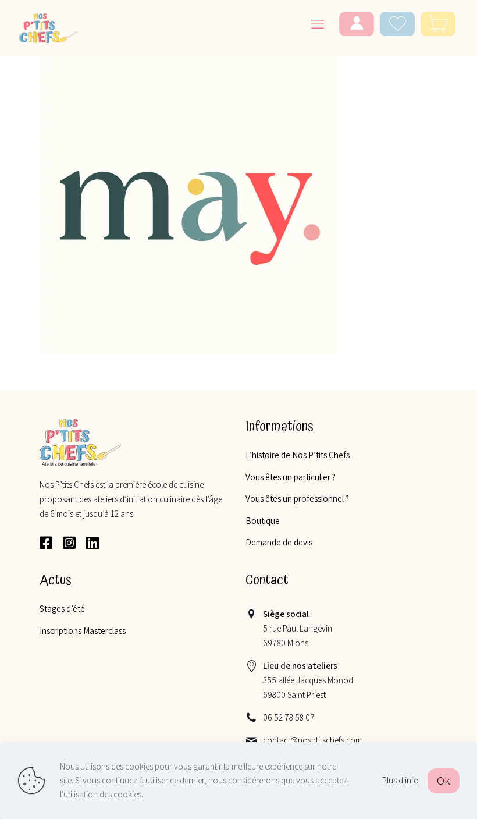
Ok (443, 780)
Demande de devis (278, 542)
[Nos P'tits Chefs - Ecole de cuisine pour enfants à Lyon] (48, 27)
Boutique (262, 520)
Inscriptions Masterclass (83, 630)
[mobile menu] (318, 24)
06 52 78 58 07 (289, 717)
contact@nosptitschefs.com (312, 740)
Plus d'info (400, 780)
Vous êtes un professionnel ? (297, 498)
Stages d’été (62, 608)
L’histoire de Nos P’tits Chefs (297, 454)
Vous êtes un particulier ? (290, 477)
